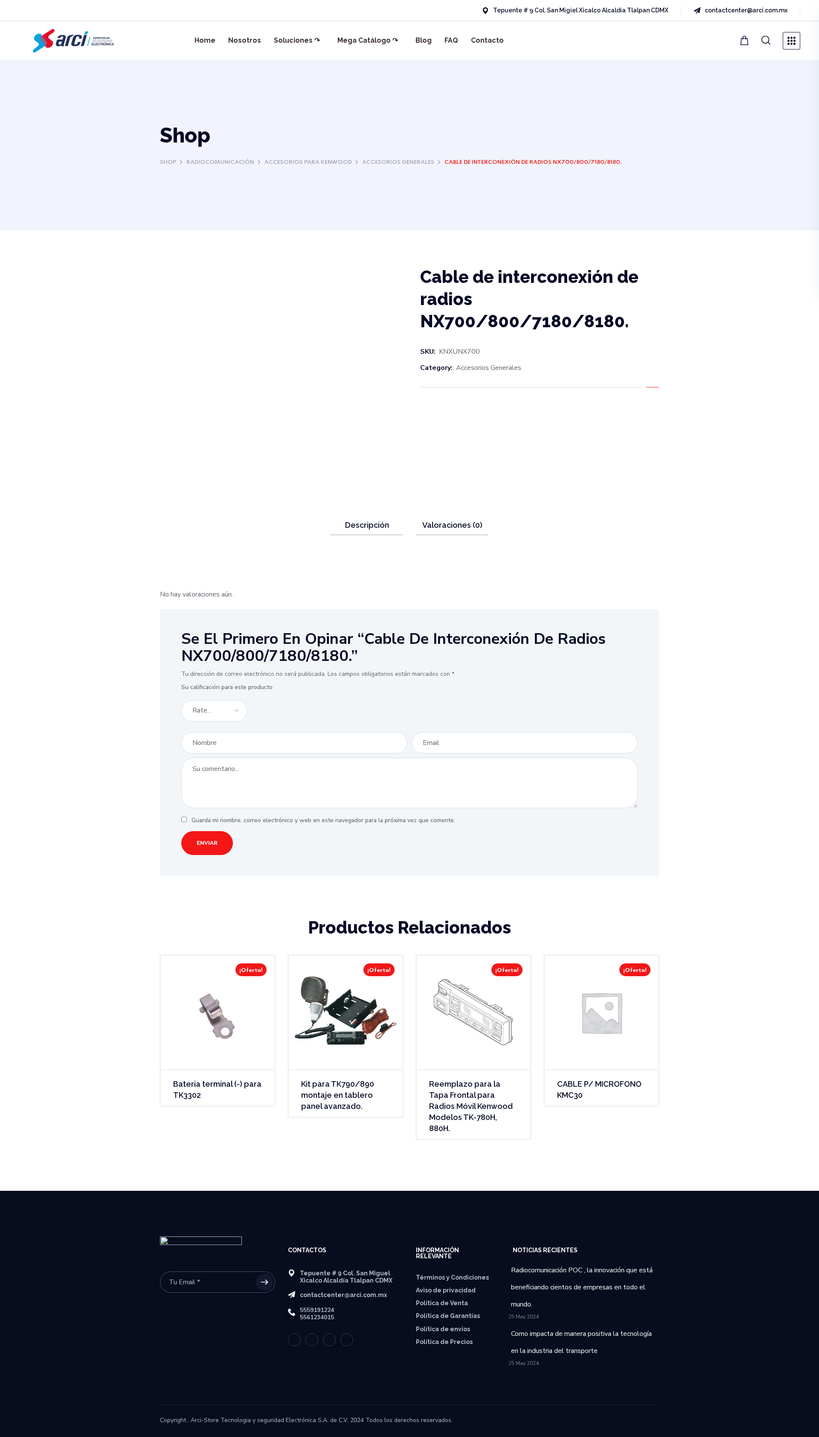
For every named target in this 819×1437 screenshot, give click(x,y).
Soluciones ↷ (297, 40)
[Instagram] (70, 10)
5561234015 (317, 1317)
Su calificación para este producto (227, 687)
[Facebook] (39, 10)
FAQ (451, 40)
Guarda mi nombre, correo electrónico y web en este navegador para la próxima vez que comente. (323, 820)
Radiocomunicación (220, 162)
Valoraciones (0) (452, 525)
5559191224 (317, 1310)
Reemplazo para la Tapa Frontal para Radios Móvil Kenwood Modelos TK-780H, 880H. (471, 1106)
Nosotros (244, 40)
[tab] (367, 525)
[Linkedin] (54, 10)
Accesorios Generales (398, 162)
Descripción (367, 525)
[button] (745, 40)
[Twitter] (24, 10)
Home (205, 40)
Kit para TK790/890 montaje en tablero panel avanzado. (337, 1095)
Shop (168, 162)
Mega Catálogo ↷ (367, 40)
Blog (423, 40)
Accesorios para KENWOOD (308, 162)
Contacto (487, 40)
